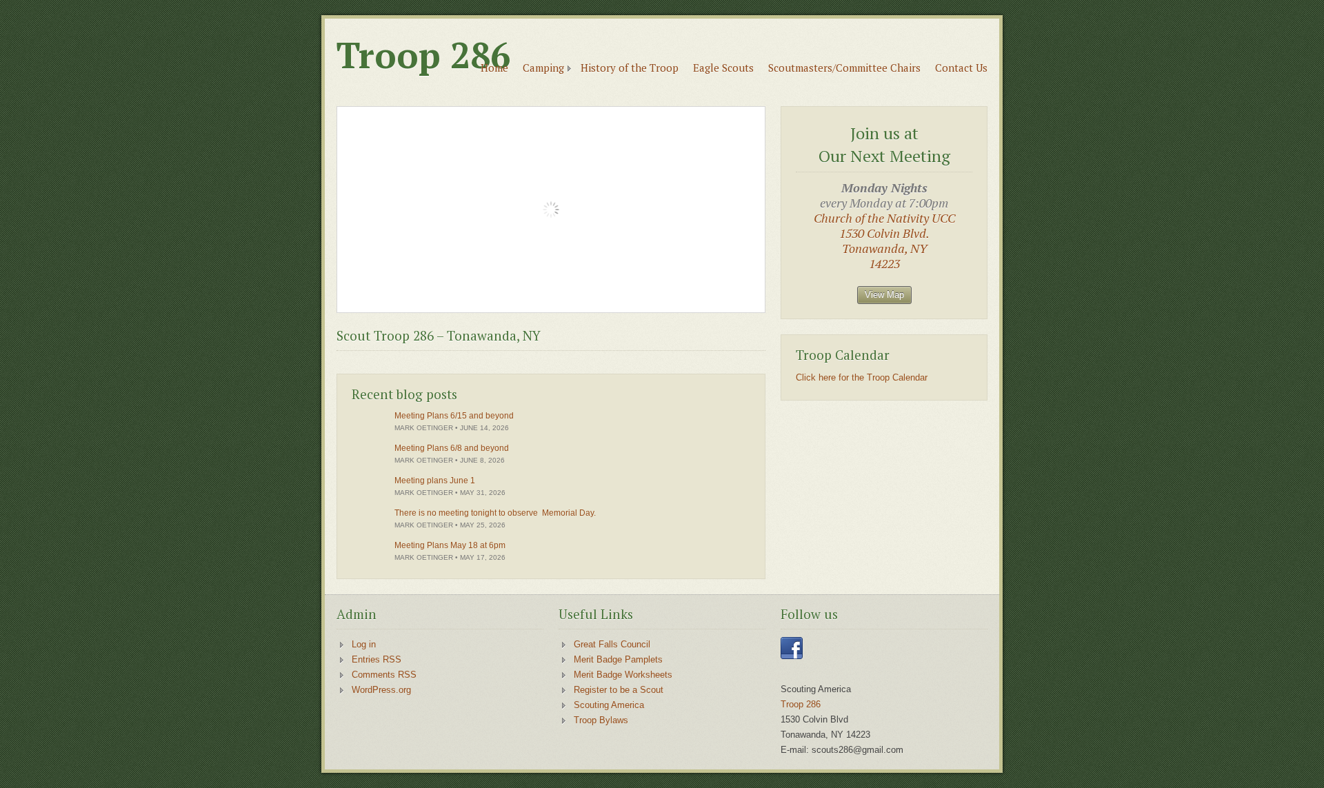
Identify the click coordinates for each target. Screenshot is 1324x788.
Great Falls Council (612, 644)
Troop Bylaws (601, 720)
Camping (543, 67)
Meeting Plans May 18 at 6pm (449, 545)
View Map (884, 295)
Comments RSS (384, 674)
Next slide (743, 291)
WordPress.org (381, 690)
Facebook (792, 648)
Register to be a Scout (618, 690)
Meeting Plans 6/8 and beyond (451, 448)
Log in (364, 644)
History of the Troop (630, 67)
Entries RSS (376, 659)
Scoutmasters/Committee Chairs (844, 67)
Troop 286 (423, 55)
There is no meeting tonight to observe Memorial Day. (495, 513)
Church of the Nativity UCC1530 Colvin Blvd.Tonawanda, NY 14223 (884, 241)
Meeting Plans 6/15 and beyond (454, 416)
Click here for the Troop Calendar (861, 377)
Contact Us (961, 67)
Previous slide (719, 291)
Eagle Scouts (723, 67)
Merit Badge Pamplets (618, 659)
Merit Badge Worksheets (623, 674)
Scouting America (609, 705)
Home (494, 67)
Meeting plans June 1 (434, 480)
